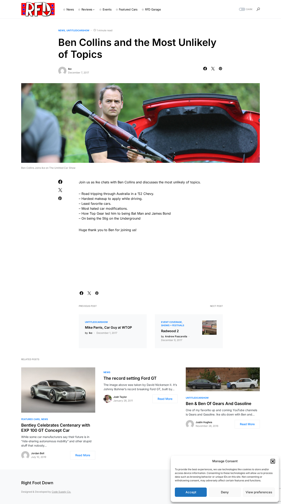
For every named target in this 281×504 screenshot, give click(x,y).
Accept (191, 492)
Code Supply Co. (61, 491)
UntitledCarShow (77, 30)
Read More (82, 455)
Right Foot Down (37, 482)
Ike (70, 68)
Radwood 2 (170, 331)
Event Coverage (171, 322)
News (61, 30)
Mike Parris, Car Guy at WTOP (108, 327)
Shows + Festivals (172, 325)
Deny (225, 492)
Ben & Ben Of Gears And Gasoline (218, 403)
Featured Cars (30, 419)
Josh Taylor (120, 396)
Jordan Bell (37, 453)
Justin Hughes (204, 422)
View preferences (259, 492)
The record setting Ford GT (130, 378)
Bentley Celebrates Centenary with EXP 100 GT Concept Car (55, 428)
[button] (273, 461)
